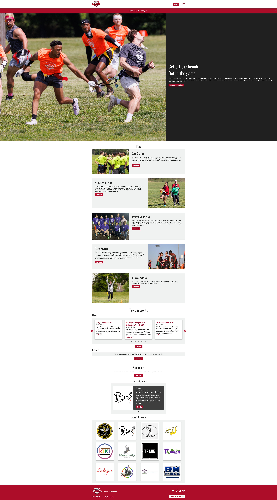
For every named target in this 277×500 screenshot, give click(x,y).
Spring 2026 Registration (104, 322)
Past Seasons (113, 491)
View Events (139, 359)
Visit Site (139, 407)
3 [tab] (138, 341)
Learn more (136, 165)
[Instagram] (176, 490)
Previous (92, 331)
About (106, 491)
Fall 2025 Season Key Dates (164, 322)
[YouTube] (183, 490)
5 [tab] (145, 341)
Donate (176, 4)
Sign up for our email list (176, 85)
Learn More (99, 195)
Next (185, 331)
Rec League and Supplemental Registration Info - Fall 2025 (135, 323)
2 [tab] (135, 341)
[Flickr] (180, 490)
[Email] (173, 490)
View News (138, 346)
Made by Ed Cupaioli (107, 497)
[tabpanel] (108, 329)
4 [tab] (141, 341)
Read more (99, 335)
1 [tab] (132, 341)
